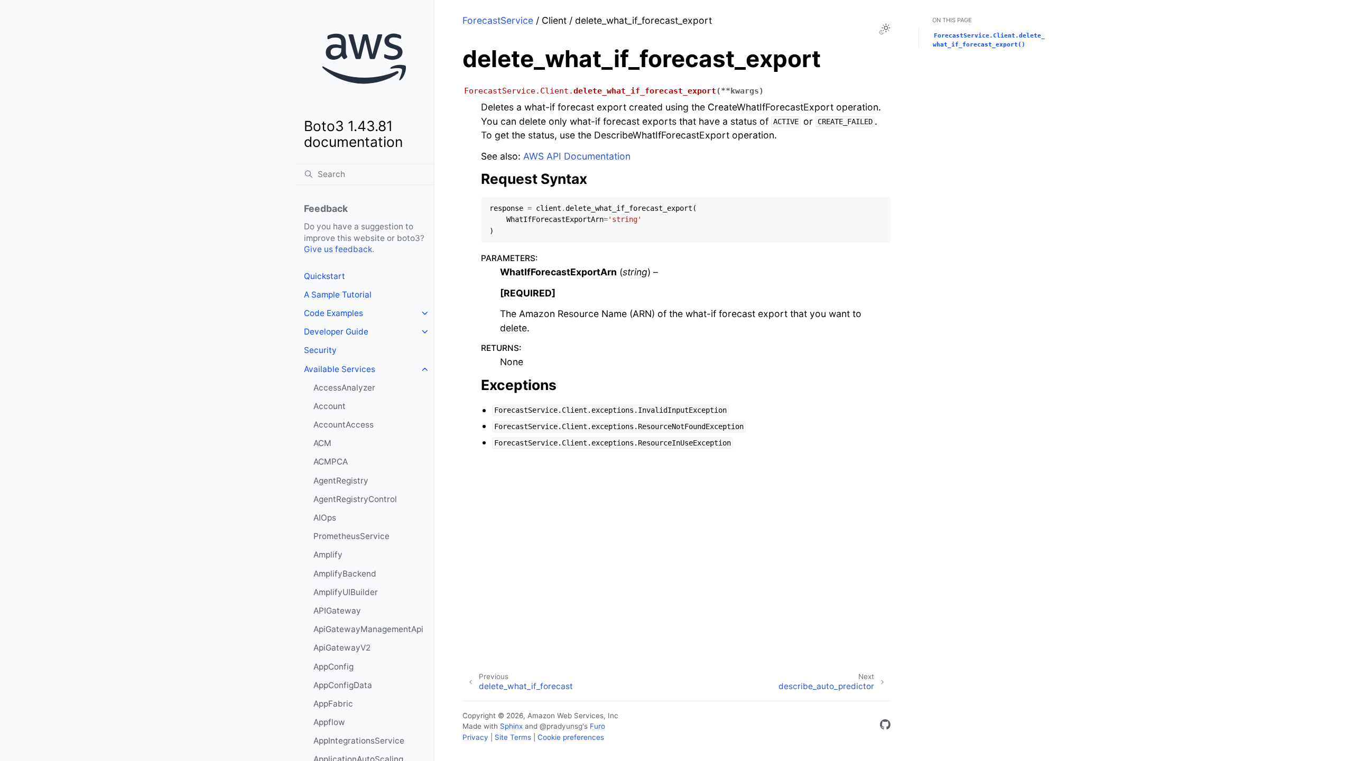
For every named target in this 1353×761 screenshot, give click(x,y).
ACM (322, 443)
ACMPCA (330, 462)
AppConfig (333, 667)
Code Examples (333, 313)
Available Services (339, 369)
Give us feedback (338, 249)
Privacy (475, 737)
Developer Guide (336, 332)
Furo (597, 726)
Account (329, 406)
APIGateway (337, 611)
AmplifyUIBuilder (345, 592)
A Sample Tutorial (338, 295)
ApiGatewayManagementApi (368, 629)
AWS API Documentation (577, 156)
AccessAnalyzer (344, 388)
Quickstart (324, 276)
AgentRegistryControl (355, 499)
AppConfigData (342, 685)
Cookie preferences (571, 737)
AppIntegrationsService (358, 741)
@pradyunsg (561, 726)
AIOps (324, 518)
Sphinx (511, 726)
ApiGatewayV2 (341, 648)
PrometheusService (351, 536)
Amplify (327, 555)
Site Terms (513, 737)
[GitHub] (885, 726)
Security (320, 350)
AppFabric (333, 704)
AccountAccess (343, 425)
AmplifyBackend (344, 574)
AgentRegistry (340, 481)
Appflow (329, 722)
